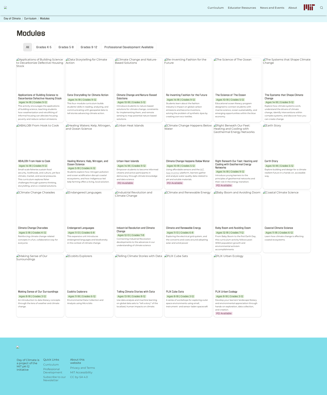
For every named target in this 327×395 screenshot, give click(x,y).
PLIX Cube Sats (174, 256)
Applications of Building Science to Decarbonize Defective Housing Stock (40, 63)
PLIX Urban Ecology (227, 256)
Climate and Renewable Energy (186, 192)
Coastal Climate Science (279, 192)
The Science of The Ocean (231, 59)
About (292, 7)
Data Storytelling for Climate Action (85, 61)
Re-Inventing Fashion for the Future (184, 61)
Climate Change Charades (34, 192)
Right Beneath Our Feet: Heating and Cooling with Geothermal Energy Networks (236, 129)
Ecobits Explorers (77, 256)
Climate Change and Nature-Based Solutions (134, 61)
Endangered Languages (82, 192)
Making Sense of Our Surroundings (30, 257)
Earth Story (270, 125)
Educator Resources (242, 7)
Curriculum (216, 7)
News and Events (272, 7)
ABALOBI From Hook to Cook (36, 125)
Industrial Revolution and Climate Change (138, 194)
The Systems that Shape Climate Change (285, 61)
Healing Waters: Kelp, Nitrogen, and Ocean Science (87, 127)
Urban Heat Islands (128, 125)
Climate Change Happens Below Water (186, 127)
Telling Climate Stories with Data (137, 256)
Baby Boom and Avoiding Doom (236, 192)
